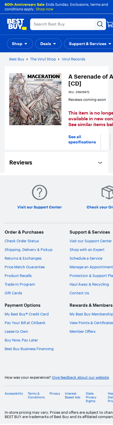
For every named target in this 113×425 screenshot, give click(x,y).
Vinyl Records (73, 59)
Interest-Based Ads (72, 395)
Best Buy (16, 59)
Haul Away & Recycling (89, 284)
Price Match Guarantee (25, 267)
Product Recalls (18, 275)
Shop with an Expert (87, 249)
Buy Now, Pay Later (21, 340)
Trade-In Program (20, 284)
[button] (20, 43)
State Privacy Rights (91, 397)
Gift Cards (13, 293)
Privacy (55, 394)
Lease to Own (16, 331)
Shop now (44, 9)
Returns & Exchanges (23, 258)
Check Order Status (22, 241)
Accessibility (14, 394)
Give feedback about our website (80, 377)
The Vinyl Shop (43, 59)
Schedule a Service (86, 258)
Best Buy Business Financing (29, 348)
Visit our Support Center (91, 241)
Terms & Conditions (36, 395)
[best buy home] (17, 24)
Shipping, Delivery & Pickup (28, 249)
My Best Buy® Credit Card (27, 314)
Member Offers (82, 331)
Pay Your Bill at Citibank (25, 322)
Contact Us (79, 293)
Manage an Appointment (91, 267)
